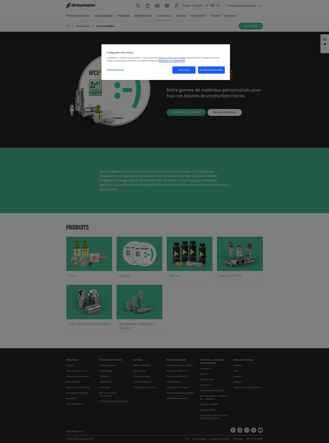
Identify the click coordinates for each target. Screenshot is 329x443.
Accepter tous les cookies (211, 69)
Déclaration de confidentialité (172, 60)
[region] (165, 62)
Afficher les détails (115, 69)
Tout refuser (184, 69)
